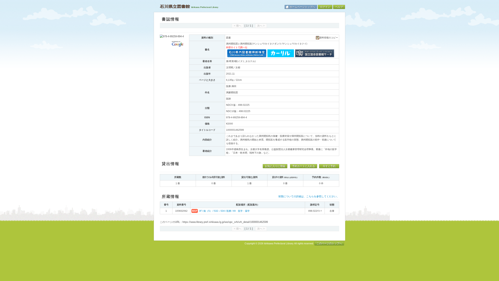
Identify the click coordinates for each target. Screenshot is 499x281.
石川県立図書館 (175, 6)
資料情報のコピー (328, 37)
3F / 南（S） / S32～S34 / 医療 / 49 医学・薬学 (224, 211)
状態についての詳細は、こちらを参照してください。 (308, 196)
